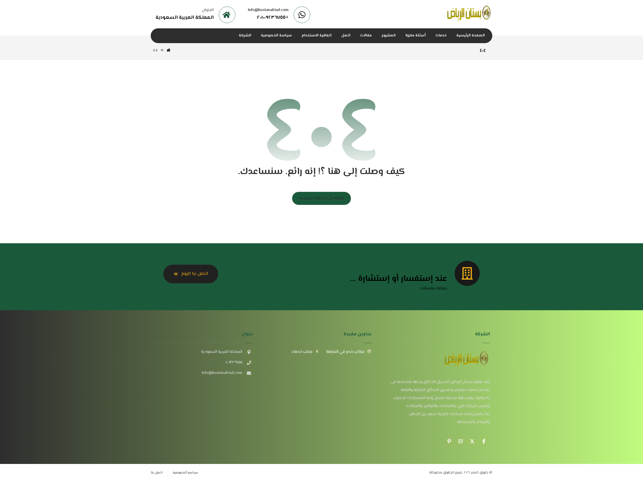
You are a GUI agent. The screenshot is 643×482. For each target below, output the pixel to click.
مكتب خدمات (302, 352)
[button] (484, 441)
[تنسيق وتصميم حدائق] (469, 14)
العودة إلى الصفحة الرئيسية (321, 198)
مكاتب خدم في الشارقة (345, 352)
